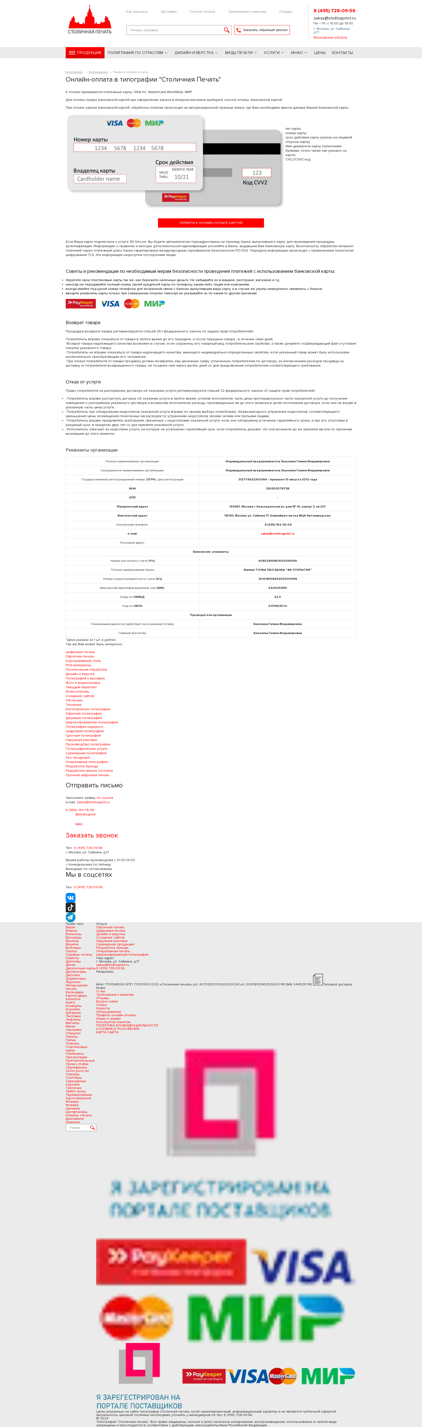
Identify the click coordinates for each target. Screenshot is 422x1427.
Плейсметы (75, 1054)
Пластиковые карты (76, 1048)
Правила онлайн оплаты (116, 1015)
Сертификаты (76, 1067)
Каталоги (73, 999)
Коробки (73, 1009)
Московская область (331, 37)
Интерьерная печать (76, 987)
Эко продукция (78, 757)
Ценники (73, 1108)
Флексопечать (77, 691)
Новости (103, 1008)
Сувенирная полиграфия (86, 753)
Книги (70, 1002)
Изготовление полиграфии (88, 709)
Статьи (101, 1005)
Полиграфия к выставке (85, 678)
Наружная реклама (81, 740)
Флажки (72, 1105)
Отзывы (285, 11)
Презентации (76, 1057)
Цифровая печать (80, 652)
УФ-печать (74, 700)
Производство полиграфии (88, 744)
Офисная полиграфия (84, 713)
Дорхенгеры (76, 978)
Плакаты (72, 1043)
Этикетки (73, 1122)
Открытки (73, 1033)
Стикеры (72, 1074)
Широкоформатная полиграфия (92, 722)
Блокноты (73, 934)
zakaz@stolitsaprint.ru (335, 18)
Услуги (272, 52)
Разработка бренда (82, 766)
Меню (70, 1026)
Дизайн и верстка (80, 674)
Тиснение (74, 705)
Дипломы (73, 961)
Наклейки (74, 1030)
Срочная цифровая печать (87, 775)
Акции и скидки (108, 1018)
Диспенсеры (76, 972)
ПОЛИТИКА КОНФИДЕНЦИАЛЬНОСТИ (127, 1025)
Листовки (73, 1016)
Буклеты (72, 941)
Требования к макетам (247, 11)
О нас (101, 991)
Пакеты (72, 1037)
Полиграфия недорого (84, 727)
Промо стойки (77, 1064)
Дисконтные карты (81, 968)
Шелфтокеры (76, 1112)
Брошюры (74, 937)
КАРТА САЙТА (107, 1032)
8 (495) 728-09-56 (334, 11)
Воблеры (73, 948)
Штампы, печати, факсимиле (79, 1117)
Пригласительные (80, 1060)
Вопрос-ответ (107, 1001)
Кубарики (73, 1013)
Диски (70, 965)
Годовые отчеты (79, 954)
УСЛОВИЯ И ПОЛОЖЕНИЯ (117, 1029)
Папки (71, 1040)
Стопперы (74, 1078)
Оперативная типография (87, 762)
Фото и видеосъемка (83, 683)
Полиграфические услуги (86, 749)
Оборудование (108, 1012)
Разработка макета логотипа (89, 771)
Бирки (70, 927)
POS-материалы (78, 665)
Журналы (73, 982)
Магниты (72, 1023)
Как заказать (137, 11)
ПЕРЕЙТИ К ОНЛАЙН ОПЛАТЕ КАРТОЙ (211, 223)
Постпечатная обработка (86, 669)
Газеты (71, 951)
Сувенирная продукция (115, 944)
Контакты (342, 52)
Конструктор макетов (113, 1022)
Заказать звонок (92, 835)
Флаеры (72, 1101)
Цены (320, 52)
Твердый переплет (81, 687)
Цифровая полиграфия (85, 731)
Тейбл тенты (76, 1091)
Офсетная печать (80, 656)
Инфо (297, 52)
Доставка (169, 11)
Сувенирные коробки (76, 1083)
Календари (75, 992)
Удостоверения (78, 1098)
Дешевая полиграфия (84, 718)
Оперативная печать (113, 951)
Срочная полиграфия (83, 735)
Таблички (73, 1088)
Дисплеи (73, 975)
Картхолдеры (76, 996)
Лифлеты (73, 1019)
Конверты (74, 1006)
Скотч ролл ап (77, 1071)
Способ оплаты (202, 11)
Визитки (72, 944)
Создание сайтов (80, 696)
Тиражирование (79, 1095)
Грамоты (72, 958)
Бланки (71, 931)
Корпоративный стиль (83, 661)
